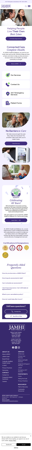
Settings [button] (16, 447)
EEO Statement (13, 397)
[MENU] (29, 6)
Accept (23, 444)
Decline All (8, 444)
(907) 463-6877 (16, 343)
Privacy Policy (12, 440)
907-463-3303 (23, 1)
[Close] (30, 437)
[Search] (26, 6)
